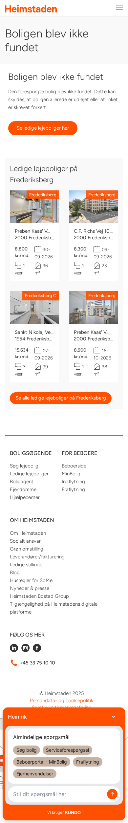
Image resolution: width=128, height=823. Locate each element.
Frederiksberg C (40, 295)
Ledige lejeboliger (29, 474)
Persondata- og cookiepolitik (61, 701)
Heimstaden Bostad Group (39, 596)
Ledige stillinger (27, 565)
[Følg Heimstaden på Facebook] (37, 650)
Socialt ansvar (25, 541)
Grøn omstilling (26, 549)
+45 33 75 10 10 (37, 663)
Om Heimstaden (28, 533)
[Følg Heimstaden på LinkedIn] (14, 650)
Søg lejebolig (24, 466)
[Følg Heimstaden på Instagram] (25, 650)
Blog (15, 572)
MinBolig (71, 474)
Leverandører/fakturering (37, 557)
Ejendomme (23, 489)
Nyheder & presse (29, 588)
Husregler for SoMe (31, 580)
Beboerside (74, 466)
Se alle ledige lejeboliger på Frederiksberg (60, 398)
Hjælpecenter (25, 497)
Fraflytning (73, 489)
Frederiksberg (42, 194)
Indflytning (73, 482)
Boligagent (21, 482)
